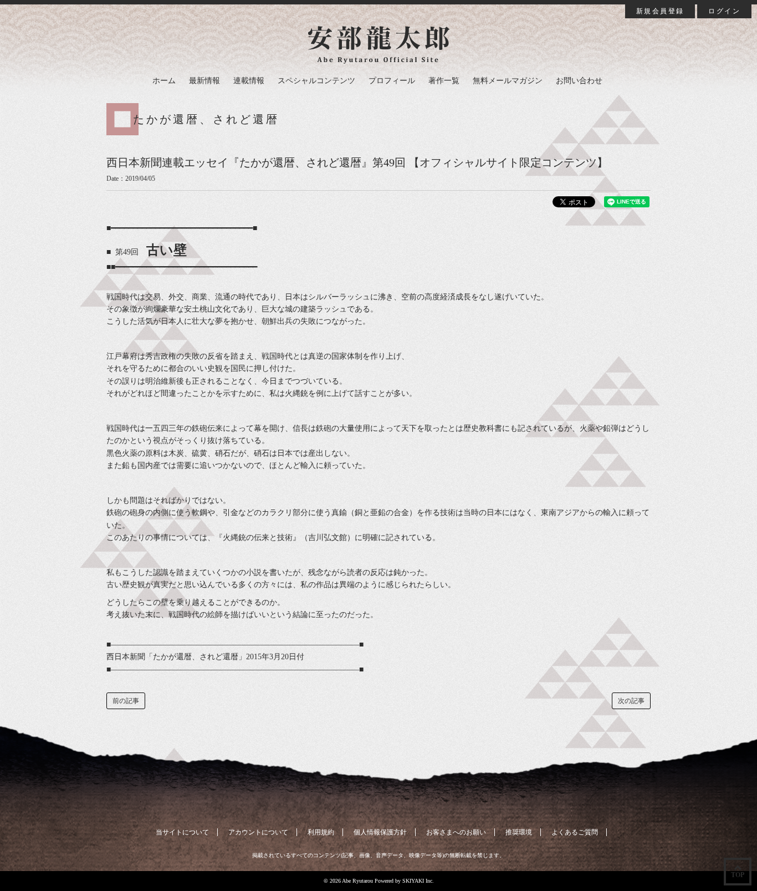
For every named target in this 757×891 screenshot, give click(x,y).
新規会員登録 (660, 11)
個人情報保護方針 (380, 832)
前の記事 (125, 701)
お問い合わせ (579, 81)
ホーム (164, 81)
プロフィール (392, 81)
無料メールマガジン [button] (508, 81)
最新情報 (204, 81)
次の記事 (631, 701)
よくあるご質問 (574, 832)
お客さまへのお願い (456, 832)
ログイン (724, 11)
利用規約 (321, 832)
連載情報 (248, 81)
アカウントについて (258, 832)
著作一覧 (443, 81)
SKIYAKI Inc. (418, 881)
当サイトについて (182, 832)
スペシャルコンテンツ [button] (316, 81)
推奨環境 (518, 832)
